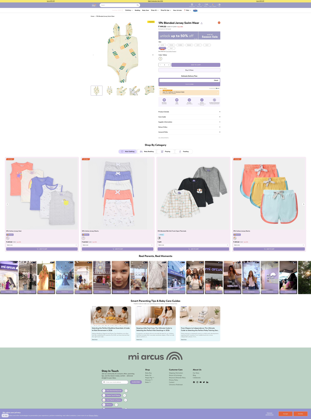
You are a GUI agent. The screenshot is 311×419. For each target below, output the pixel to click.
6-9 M (162, 45)
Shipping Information (176, 373)
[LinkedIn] (207, 382)
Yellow (160, 58)
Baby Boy (148, 373)
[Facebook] (194, 382)
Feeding (186, 151)
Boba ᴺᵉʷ (148, 382)
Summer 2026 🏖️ (117, 10)
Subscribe (136, 382)
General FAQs (163, 132)
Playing (167, 151)
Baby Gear (145, 10)
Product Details (163, 112)
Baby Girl (148, 375)
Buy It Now (189, 70)
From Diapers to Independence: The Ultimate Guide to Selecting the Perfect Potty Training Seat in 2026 (199, 330)
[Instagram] (197, 382)
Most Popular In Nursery (114, 400)
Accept (285, 414)
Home (92, 16)
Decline (300, 414)
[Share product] (201, 23)
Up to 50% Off (51, 1)
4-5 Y (162, 48)
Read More (94, 339)
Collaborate (197, 378)
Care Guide (162, 117)
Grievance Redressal (176, 385)
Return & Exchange (175, 375)
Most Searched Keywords (114, 390)
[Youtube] (201, 382)
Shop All (154, 10)
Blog (194, 375)
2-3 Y (198, 45)
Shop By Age (165, 10)
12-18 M (180, 45)
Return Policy (162, 127)
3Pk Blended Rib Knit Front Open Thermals (172, 231)
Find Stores (9, 292)
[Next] (152, 55)
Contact (171, 382)
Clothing (128, 10)
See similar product (171, 51)
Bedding (137, 10)
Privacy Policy (173, 380)
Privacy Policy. (93, 415)
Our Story (196, 373)
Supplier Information (165, 122)
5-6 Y (171, 48)
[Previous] (93, 55)
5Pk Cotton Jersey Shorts (90, 231)
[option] (123, 53)
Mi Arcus (109, 404)
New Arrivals (177, 10)
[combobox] (120, 5)
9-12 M (171, 45)
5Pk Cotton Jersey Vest (13, 231)
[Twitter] (204, 382)
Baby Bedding (149, 151)
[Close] (137, 5)
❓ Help (186, 10)
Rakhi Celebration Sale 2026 (155, 1)
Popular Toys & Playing (113, 395)
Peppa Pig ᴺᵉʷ (149, 378)
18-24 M (189, 45)
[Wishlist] (206, 4)
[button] (303, 204)
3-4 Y (207, 45)
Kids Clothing (129, 151)
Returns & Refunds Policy (177, 378)
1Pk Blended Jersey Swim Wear (105, 16)
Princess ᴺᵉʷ (149, 380)
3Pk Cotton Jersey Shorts (241, 231)
